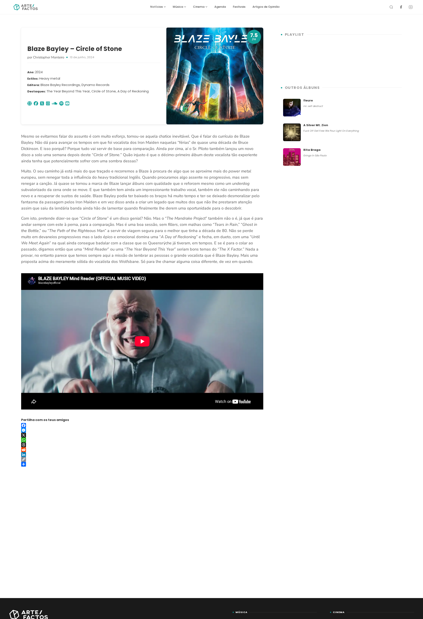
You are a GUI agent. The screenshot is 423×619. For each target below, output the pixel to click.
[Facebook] (400, 7)
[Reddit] (142, 449)
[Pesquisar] (391, 7)
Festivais (239, 7)
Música (178, 7)
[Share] (142, 464)
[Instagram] (410, 7)
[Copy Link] (142, 459)
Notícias (156, 7)
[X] (142, 435)
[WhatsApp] (142, 440)
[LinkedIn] (142, 454)
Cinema (198, 7)
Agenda (220, 7)
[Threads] (142, 444)
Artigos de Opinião (266, 7)
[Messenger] (142, 430)
